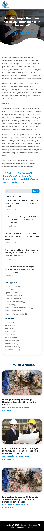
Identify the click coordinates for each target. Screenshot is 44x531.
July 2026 (8, 325)
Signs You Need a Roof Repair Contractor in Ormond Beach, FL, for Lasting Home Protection (21, 203)
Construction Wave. (29, 525)
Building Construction (13, 311)
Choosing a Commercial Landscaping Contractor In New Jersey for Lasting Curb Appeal (22, 236)
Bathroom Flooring (12, 299)
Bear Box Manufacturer (14, 302)
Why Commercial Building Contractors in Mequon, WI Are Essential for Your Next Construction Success (21, 253)
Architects (9, 289)
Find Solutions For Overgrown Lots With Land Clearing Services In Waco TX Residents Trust (21, 220)
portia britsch (17, 30)
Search (35, 191)
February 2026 (10, 341)
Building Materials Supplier (15, 314)
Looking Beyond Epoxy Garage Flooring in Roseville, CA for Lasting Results (19, 402)
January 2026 (10, 344)
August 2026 (9, 322)
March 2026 (9, 338)
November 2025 (11, 350)
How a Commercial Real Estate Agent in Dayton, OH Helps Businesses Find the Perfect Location (20, 451)
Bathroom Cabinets (12, 296)
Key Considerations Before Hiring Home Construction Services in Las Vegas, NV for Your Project (21, 269)
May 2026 (8, 331)
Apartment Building (12, 286)
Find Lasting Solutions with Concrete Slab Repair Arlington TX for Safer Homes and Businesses (20, 499)
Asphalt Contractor (12, 292)
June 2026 (9, 328)
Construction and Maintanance (22, 33)
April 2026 (8, 335)
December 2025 (11, 347)
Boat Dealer (9, 305)
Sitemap (29, 527)
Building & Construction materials (18, 308)
